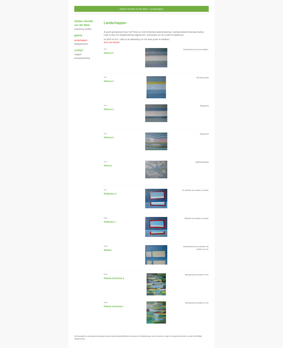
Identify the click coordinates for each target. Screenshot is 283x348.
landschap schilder (83, 28)
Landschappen (80, 40)
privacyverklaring (82, 57)
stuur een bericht (112, 42)
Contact (78, 50)
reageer (78, 54)
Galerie (78, 35)
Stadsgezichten (81, 43)
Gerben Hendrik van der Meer (134, 8)
